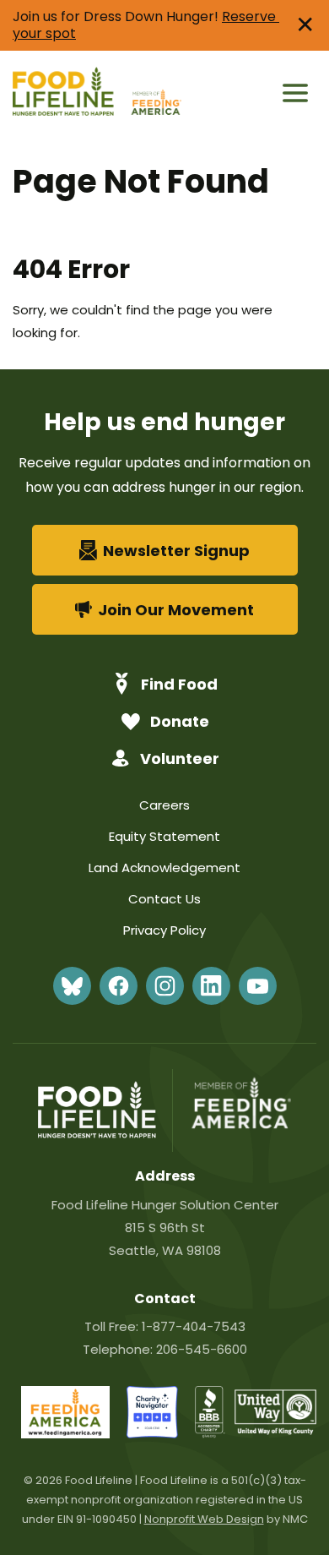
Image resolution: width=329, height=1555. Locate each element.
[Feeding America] (154, 93)
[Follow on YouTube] (258, 986)
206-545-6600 (201, 1349)
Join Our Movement (176, 609)
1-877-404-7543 (193, 1326)
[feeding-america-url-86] (65, 1434)
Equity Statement (164, 836)
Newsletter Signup (176, 550)
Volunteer (179, 758)
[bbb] (211, 1434)
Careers (164, 805)
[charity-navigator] (152, 1434)
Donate (179, 721)
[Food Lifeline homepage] (70, 93)
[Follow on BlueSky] (72, 986)
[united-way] (275, 1430)
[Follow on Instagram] (165, 986)
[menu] (295, 93)
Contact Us (164, 899)
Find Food (179, 684)
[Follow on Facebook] (119, 986)
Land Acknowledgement (164, 867)
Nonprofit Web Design (204, 1519)
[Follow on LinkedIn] (211, 986)
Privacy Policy (164, 930)
